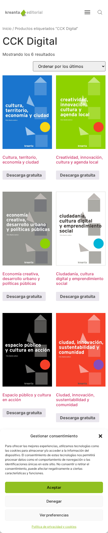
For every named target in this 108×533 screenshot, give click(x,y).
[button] (100, 436)
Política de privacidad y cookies (54, 526)
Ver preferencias (54, 515)
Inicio (7, 28)
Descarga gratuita (24, 175)
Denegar (54, 501)
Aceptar (54, 487)
